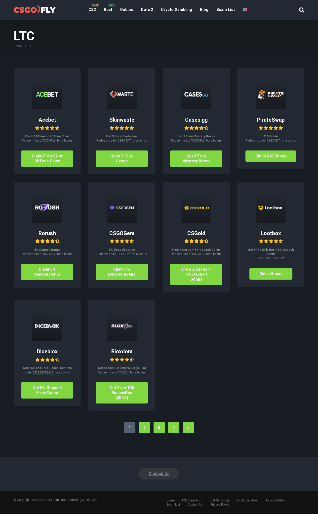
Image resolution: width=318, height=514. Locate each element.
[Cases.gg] (196, 108)
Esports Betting (276, 500)
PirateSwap (271, 120)
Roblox (126, 9)
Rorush (47, 233)
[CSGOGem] (122, 221)
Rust (108, 9)
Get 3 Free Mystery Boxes (196, 158)
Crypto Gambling (176, 9)
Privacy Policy (219, 504)
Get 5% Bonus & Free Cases (47, 390)
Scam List (225, 9)
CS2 (92, 9)
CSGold (196, 233)
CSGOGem (121, 233)
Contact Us (159, 473)
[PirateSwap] (271, 108)
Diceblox (47, 351)
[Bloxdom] (122, 339)
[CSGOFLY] (35, 8)
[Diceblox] (47, 339)
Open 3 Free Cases (121, 158)
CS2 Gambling (191, 500)
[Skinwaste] (122, 108)
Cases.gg (196, 120)
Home (18, 46)
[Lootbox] (271, 221)
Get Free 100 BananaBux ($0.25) (122, 392)
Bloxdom (121, 351)
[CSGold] (196, 221)
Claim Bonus (270, 273)
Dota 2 (147, 9)
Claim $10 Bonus (270, 156)
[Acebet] (47, 108)
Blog (204, 9)
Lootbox (271, 233)
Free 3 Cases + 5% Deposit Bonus (196, 274)
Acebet (47, 120)
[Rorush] (47, 221)
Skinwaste (121, 120)
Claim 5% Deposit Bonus (47, 272)
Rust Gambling (219, 500)
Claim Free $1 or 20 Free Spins (47, 158)
